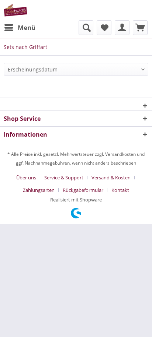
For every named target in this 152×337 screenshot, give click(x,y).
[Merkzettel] (104, 27)
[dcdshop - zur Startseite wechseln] (16, 10)
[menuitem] (19, 27)
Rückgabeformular (83, 190)
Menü (26, 27)
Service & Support (63, 177)
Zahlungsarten (39, 190)
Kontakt (120, 190)
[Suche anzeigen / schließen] (86, 27)
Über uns (26, 177)
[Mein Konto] (122, 27)
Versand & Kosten (111, 177)
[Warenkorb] (140, 27)
